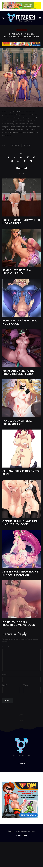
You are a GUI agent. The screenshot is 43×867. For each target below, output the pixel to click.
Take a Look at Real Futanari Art (17, 423)
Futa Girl (16, 145)
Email (4, 685)
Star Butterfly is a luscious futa (16, 272)
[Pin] (21, 157)
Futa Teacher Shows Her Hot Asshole (21, 222)
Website (25, 685)
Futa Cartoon (21, 30)
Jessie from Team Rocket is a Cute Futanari (21, 573)
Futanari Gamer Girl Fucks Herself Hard (18, 372)
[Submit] (34, 157)
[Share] (8, 157)
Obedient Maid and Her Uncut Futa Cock (20, 523)
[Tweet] (15, 157)
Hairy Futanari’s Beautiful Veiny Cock (18, 623)
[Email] (12, 161)
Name (4, 674)
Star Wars (27, 145)
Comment (5, 647)
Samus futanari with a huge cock (19, 322)
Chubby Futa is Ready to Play (20, 473)
